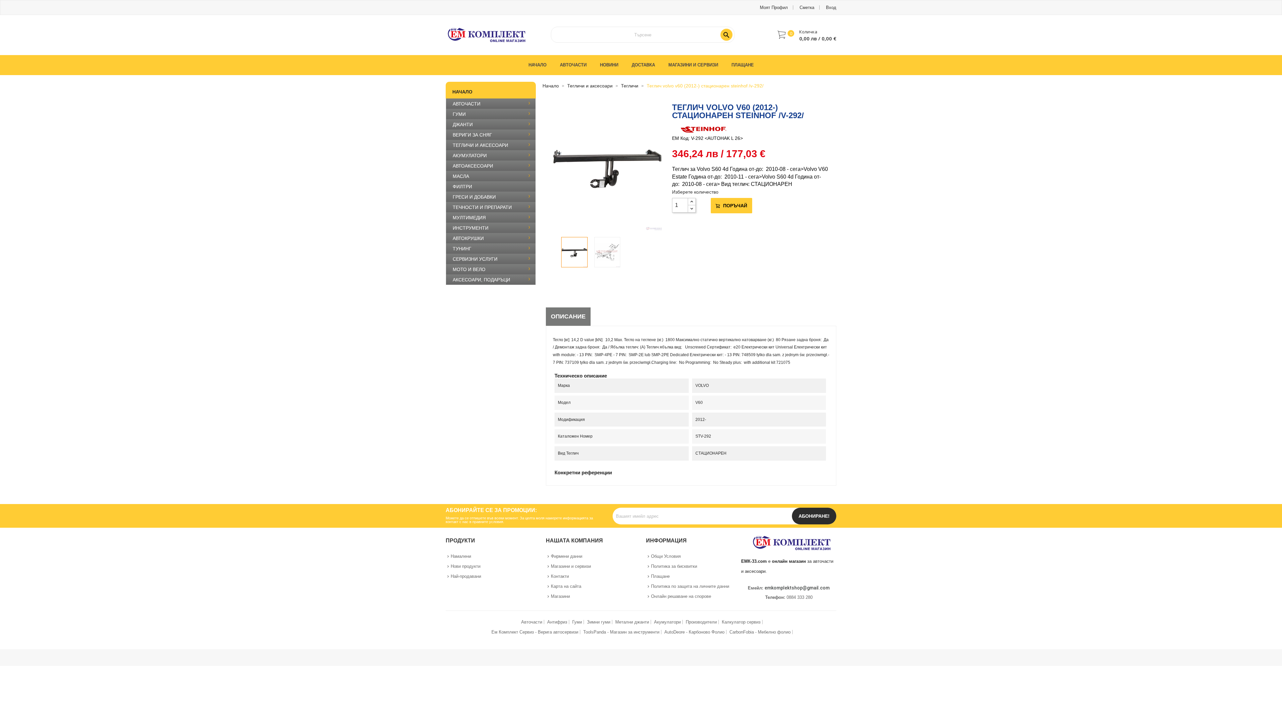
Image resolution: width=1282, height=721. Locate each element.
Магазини (560, 596)
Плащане (660, 576)
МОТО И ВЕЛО (469, 269)
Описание (568, 316)
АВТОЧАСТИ (466, 103)
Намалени (461, 556)
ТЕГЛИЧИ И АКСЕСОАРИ (480, 145)
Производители (701, 622)
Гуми (577, 622)
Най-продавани (466, 576)
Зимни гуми (598, 622)
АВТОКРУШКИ (468, 238)
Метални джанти (632, 622)
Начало (462, 91)
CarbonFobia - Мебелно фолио (760, 632)
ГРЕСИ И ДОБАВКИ (474, 197)
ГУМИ (459, 114)
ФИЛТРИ (462, 186)
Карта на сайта (566, 586)
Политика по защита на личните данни (690, 586)
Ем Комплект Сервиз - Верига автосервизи (534, 632)
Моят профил (774, 7)
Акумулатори (667, 622)
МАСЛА (461, 176)
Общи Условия (666, 556)
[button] (807, 35)
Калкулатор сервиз (741, 622)
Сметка (807, 7)
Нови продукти (465, 566)
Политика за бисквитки (674, 566)
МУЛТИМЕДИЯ (469, 217)
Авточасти (531, 622)
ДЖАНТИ (463, 124)
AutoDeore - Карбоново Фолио (694, 632)
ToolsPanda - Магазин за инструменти (621, 632)
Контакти (560, 576)
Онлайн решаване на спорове (681, 596)
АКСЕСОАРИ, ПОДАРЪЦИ (481, 279)
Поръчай (735, 205)
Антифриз (557, 622)
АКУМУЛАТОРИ (470, 155)
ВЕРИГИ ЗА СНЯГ (472, 135)
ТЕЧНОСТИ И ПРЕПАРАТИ (482, 207)
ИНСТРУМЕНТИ (470, 228)
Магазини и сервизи (571, 566)
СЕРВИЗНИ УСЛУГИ (475, 259)
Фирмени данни (566, 556)
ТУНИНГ (462, 248)
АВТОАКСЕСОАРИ (473, 166)
